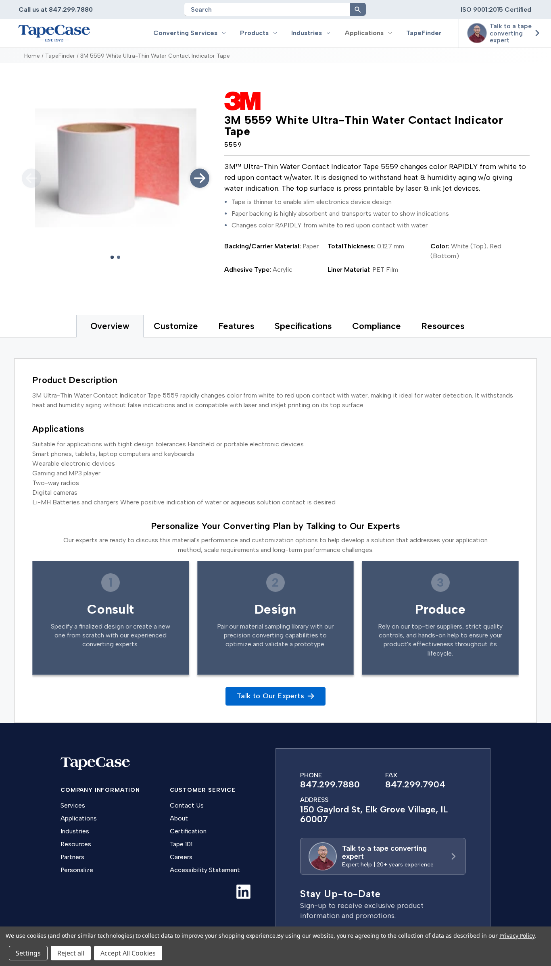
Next (200, 178)
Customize (176, 326)
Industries (306, 33)
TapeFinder (424, 33)
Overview (109, 326)
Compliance (376, 326)
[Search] (358, 9)
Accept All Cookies (128, 953)
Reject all (70, 953)
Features (236, 326)
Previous (31, 178)
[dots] (112, 257)
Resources (443, 326)
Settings (28, 953)
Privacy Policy (516, 935)
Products (254, 33)
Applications (364, 33)
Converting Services (185, 33)
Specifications (303, 326)
